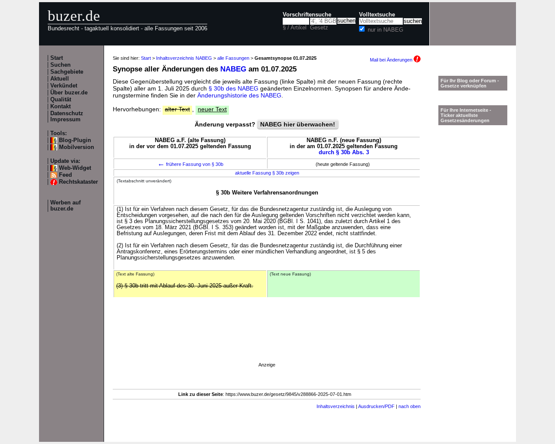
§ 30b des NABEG (233, 88)
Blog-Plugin (75, 140)
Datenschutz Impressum (66, 116)
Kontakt (60, 107)
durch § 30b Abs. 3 (344, 152)
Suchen (60, 65)
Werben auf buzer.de (65, 206)
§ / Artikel (295, 28)
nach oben (409, 406)
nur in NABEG (385, 30)
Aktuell (59, 79)
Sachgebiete (66, 72)
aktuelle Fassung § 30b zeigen (267, 172)
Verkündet (63, 86)
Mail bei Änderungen (392, 59)
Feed (65, 175)
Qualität (60, 100)
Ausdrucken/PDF (376, 406)
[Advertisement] (266, 342)
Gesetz (319, 28)
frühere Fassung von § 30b (190, 164)
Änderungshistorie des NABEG (239, 95)
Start (56, 58)
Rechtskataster (78, 182)
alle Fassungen (233, 58)
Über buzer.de (69, 93)
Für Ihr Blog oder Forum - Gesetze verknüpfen (470, 83)
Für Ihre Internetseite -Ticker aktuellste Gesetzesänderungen (466, 115)
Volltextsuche (377, 15)
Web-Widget (75, 168)
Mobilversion (76, 147)
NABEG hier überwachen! (297, 124)
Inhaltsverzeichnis (336, 406)
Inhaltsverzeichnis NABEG (184, 58)
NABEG (233, 69)
